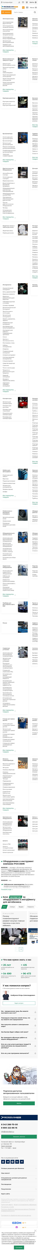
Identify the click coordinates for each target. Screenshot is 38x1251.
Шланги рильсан (8, 852)
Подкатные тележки (9, 481)
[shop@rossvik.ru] (27, 7)
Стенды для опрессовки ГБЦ (8, 671)
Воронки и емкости (9, 294)
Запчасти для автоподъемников (8, 41)
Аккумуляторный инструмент (8, 288)
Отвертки (5, 349)
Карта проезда (6, 1146)
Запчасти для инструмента (7, 315)
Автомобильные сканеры (8, 174)
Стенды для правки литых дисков (9, 740)
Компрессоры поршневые (7, 410)
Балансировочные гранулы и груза (8, 59)
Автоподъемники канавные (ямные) (8, 26)
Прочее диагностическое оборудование (8, 204)
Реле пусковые (7, 789)
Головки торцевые (8, 305)
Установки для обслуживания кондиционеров (8, 689)
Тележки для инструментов (7, 486)
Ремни (5, 623)
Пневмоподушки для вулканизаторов (9, 151)
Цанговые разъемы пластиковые (8, 803)
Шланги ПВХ (7, 844)
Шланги (5, 840)
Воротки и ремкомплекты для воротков (8, 298)
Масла (34, 31)
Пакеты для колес (8, 233)
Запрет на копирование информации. (25, 1204)
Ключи (5, 337)
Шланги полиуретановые (8, 847)
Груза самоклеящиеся (7, 71)
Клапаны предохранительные (9, 772)
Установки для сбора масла (9, 558)
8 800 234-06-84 (23, 7)
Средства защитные (9, 363)
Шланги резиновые (9, 850)
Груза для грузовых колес (8, 68)
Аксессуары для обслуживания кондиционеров (8, 654)
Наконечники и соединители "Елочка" (7, 777)
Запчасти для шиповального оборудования (7, 828)
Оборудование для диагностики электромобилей (8, 190)
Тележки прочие (8, 489)
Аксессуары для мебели (8, 475)
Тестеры (5, 208)
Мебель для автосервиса (7, 470)
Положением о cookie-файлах (23, 1241)
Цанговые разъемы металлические (8, 799)
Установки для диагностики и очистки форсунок (8, 211)
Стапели (35, 550)
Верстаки (5, 478)
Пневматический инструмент (8, 351)
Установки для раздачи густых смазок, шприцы (8, 550)
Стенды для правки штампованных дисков (9, 744)
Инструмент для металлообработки (9, 327)
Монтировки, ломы (8, 343)
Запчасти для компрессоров (7, 402)
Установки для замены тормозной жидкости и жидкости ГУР (8, 683)
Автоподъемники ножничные (8, 30)
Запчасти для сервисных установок (7, 660)
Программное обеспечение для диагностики (8, 199)
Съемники (6, 365)
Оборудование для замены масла (9, 533)
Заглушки (6, 767)
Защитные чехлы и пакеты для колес (8, 226)
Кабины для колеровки (6, 576)
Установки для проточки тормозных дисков (9, 699)
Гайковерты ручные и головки (9, 302)
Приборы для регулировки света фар (9, 604)
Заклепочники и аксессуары (8, 312)
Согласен (19, 1247)
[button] (21, 949)
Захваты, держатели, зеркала (9, 319)
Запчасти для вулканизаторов (8, 143)
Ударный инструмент (6, 376)
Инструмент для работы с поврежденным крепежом (8, 332)
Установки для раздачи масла (7, 554)
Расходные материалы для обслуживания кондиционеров (8, 666)
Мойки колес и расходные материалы (7, 512)
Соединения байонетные (6, 792)
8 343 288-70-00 (9, 1124)
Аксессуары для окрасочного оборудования (8, 572)
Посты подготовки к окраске (9, 584)
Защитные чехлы (8, 230)
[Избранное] (23, 2)
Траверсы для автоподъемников (8, 45)
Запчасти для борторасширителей (9, 104)
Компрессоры (7, 398)
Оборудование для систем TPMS (8, 194)
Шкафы (5, 491)
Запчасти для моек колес (8, 518)
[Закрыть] (35, 1231)
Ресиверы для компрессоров (7, 417)
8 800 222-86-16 (9, 1128)
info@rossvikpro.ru (7, 1131)
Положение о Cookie (7, 1207)
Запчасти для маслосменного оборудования (7, 545)
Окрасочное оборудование (7, 566)
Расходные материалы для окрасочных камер (8, 589)
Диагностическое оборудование (8, 169)
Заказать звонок (19, 1137)
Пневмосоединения (9, 787)
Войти (19, 1103)
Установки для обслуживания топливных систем (8, 694)
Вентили (35, 103)
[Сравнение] (19, 2)
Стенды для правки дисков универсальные (9, 735)
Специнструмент (8, 361)
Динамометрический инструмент (9, 308)
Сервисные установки (6, 648)
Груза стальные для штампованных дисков (9, 84)
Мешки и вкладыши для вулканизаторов (9, 147)
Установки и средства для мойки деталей (9, 705)
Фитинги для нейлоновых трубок (9, 796)
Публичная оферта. (7, 1204)
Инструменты (7, 284)
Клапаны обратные (8, 769)
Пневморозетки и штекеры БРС (8, 784)
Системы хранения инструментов (8, 358)
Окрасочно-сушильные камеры (9, 580)
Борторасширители (9, 98)
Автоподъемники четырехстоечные (8, 34)
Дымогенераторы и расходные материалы (9, 184)
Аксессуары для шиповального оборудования (8, 823)
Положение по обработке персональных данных (16, 1215)
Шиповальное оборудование (7, 817)
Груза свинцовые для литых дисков (9, 75)
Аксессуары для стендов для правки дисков (9, 725)
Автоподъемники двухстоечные (8, 22)
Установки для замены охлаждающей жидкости (7, 676)
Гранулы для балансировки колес (9, 64)
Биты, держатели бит (9, 292)
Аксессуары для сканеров (8, 177)
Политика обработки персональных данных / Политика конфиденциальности (18, 1209)
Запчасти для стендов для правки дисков (9, 730)
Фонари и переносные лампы (9, 379)
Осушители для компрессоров (7, 413)
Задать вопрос (19, 1003)
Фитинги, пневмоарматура (8, 759)
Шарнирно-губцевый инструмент (6, 384)
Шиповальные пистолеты (7, 833)
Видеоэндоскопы (8, 181)
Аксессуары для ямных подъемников (9, 37)
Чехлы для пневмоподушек (8, 155)
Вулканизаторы (7, 133)
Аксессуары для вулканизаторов (8, 137)
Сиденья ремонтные (9, 483)
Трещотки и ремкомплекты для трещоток (8, 371)
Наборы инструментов (7, 345)
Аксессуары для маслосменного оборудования (8, 539)
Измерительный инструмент (8, 323)
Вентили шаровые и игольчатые (9, 764)
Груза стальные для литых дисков (9, 79)
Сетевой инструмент (9, 355)
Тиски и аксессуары (9, 368)
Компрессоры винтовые (7, 406)
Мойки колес (7, 521)
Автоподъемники (8, 18)
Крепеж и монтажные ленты (8, 339)
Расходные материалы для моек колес (9, 525)
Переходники (7, 781)
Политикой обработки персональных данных (18, 1243)
